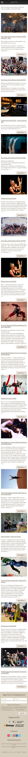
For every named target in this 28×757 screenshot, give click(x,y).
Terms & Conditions (17, 752)
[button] (2, 2)
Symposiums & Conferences (7, 709)
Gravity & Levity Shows (20, 709)
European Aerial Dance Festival (7, 707)
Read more (21, 54)
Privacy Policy (24, 752)
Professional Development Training (20, 707)
